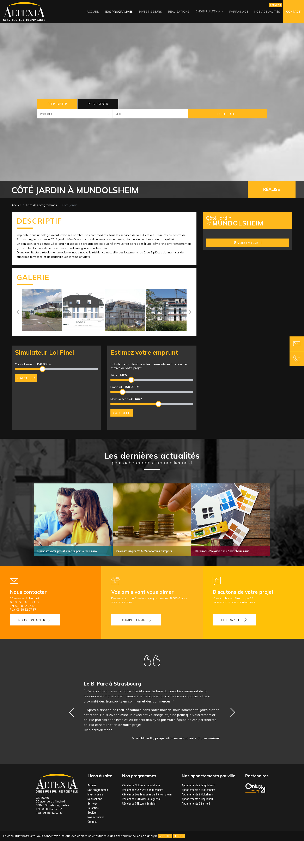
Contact (293, 11)
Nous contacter (31, 620)
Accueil (93, 11)
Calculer (26, 378)
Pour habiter (57, 104)
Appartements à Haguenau (197, 799)
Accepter (165, 836)
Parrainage (238, 11)
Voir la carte (249, 243)
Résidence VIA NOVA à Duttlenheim (142, 790)
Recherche (227, 114)
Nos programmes (119, 11)
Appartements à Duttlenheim (198, 790)
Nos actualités (267, 11)
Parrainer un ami (133, 620)
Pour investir (98, 104)
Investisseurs (150, 11)
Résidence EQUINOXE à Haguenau (141, 799)
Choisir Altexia (208, 11)
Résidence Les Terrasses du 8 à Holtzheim (147, 794)
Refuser (179, 836)
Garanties (93, 808)
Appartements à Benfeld (196, 803)
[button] (75, 113)
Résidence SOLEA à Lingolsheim (141, 785)
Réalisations (178, 11)
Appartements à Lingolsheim (198, 785)
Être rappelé (231, 620)
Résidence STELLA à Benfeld (139, 803)
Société (92, 812)
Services (92, 803)
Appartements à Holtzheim (197, 794)
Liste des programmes (41, 205)
